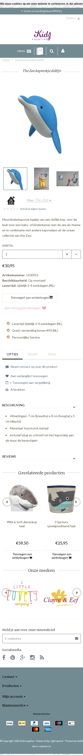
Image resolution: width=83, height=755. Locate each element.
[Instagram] (32, 657)
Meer (37, 200)
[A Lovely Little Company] (22, 593)
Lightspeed (56, 740)
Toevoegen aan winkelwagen (22, 555)
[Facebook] (3, 657)
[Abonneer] (41, 637)
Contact (70, 17)
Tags (51, 354)
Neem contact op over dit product (34, 366)
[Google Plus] (22, 657)
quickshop (22, 507)
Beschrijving (13, 405)
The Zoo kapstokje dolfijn (29, 59)
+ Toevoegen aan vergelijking (30, 383)
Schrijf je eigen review (33, 208)
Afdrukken (17, 389)
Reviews (9, 456)
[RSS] (42, 657)
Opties (12, 354)
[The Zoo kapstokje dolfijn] (15, 178)
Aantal (7, 245)
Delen (32, 354)
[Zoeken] (51, 51)
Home (6, 59)
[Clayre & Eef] (61, 597)
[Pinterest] (12, 657)
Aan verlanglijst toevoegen (22, 308)
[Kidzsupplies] (42, 35)
